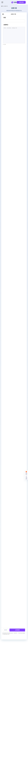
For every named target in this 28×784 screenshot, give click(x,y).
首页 (2, 6)
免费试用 (21, 2)
